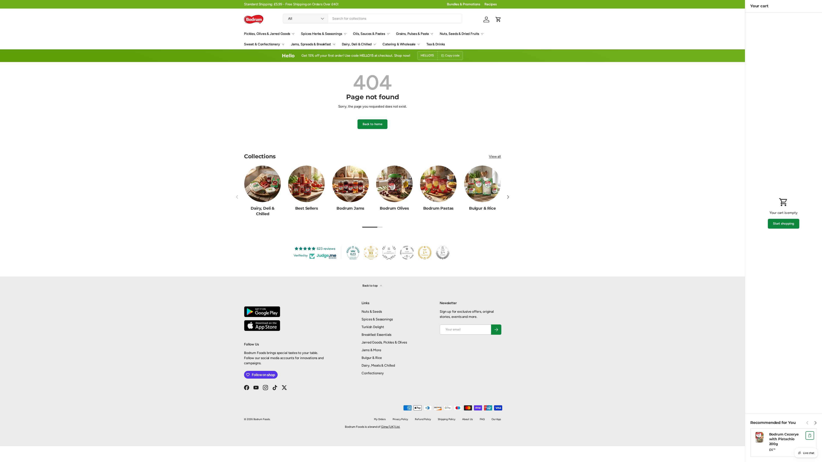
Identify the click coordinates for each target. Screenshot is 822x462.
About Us (467, 419)
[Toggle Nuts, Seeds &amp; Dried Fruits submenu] (482, 33)
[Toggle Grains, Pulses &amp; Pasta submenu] (431, 33)
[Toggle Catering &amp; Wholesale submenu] (418, 44)
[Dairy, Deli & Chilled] (262, 184)
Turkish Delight (373, 327)
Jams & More (371, 350)
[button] (498, 19)
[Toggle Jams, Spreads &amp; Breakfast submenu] (334, 44)
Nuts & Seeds (372, 311)
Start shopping (783, 223)
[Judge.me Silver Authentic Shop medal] (389, 252)
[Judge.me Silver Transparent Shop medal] (407, 252)
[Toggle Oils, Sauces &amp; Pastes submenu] (388, 33)
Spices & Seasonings (377, 319)
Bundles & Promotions (463, 4)
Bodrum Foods (261, 419)
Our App (496, 419)
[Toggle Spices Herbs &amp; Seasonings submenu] (345, 33)
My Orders (380, 419)
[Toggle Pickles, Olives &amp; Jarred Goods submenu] (293, 33)
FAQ (482, 419)
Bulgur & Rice (482, 208)
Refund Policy (423, 419)
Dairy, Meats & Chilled (378, 365)
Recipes (490, 4)
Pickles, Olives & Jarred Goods (267, 34)
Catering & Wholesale (399, 44)
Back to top (370, 285)
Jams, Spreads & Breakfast (311, 44)
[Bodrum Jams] (350, 184)
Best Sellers (306, 208)
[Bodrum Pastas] (438, 184)
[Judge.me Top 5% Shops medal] (443, 252)
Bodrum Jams (350, 208)
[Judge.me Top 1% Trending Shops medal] (425, 252)
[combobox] (372, 18)
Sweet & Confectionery (262, 44)
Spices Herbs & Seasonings (321, 34)
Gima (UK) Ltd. (390, 427)
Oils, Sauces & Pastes (369, 34)
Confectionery (373, 373)
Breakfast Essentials (376, 335)
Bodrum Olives (394, 208)
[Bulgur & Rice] (482, 184)
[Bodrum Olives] (394, 184)
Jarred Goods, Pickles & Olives (384, 342)
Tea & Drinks (435, 44)
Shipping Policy (446, 419)
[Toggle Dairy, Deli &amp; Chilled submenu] (374, 44)
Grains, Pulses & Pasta (412, 34)
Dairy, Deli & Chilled (357, 44)
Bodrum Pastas (438, 208)
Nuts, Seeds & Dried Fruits (459, 34)
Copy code (452, 55)
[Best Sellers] (306, 184)
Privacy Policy (400, 419)
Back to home (372, 124)
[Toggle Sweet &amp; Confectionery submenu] (283, 44)
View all (495, 156)
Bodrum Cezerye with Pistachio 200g (784, 439)
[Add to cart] (810, 435)
